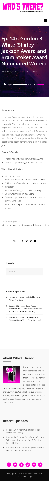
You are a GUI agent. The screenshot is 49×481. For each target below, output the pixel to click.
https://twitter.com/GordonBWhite (27, 158)
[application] (23, 84)
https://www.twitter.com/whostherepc (29, 183)
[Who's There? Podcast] (22, 7)
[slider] (41, 86)
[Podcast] (34, 464)
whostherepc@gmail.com (22, 193)
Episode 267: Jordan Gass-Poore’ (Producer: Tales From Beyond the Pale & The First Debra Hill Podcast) (25, 309)
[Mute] (35, 84)
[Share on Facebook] (22, 241)
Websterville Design (25, 476)
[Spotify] (27, 464)
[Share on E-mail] (35, 241)
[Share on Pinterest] (31, 241)
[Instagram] (21, 464)
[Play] (5, 84)
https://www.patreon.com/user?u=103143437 (26, 179)
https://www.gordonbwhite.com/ (27, 162)
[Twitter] (26, 241)
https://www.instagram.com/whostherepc (24, 190)
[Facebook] (9, 464)
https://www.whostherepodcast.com (30, 197)
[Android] (40, 464)
